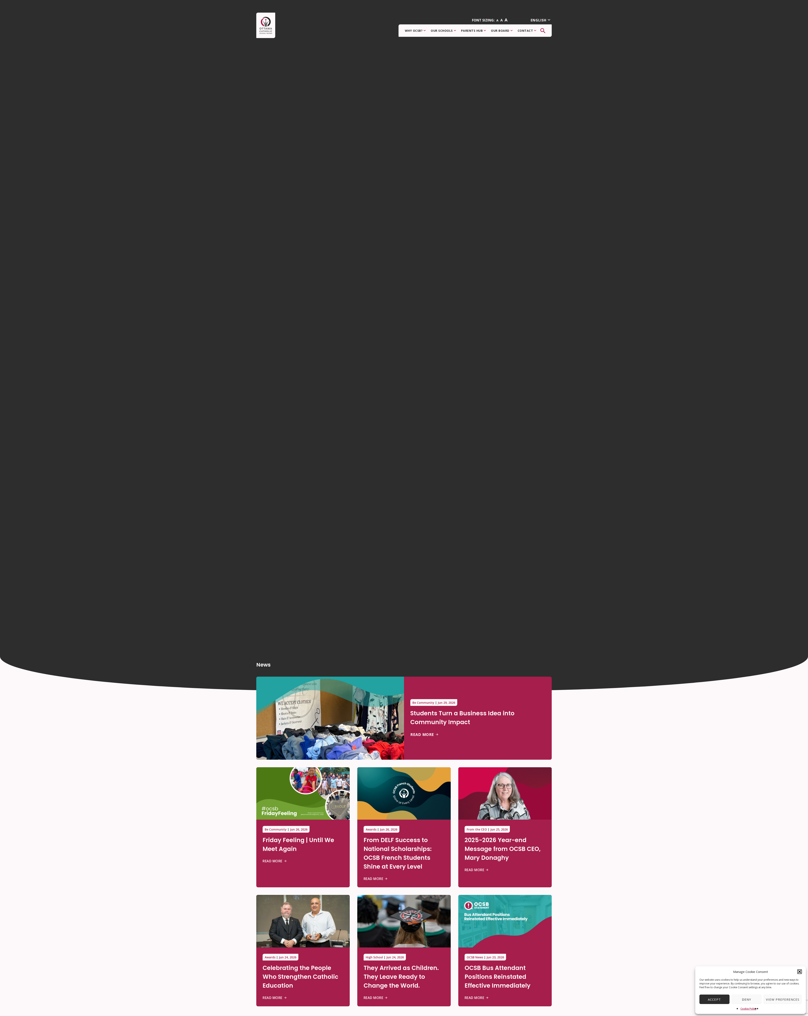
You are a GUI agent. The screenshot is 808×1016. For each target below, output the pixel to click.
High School (374, 957)
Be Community (423, 703)
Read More (422, 734)
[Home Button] (265, 25)
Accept (714, 999)
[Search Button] (542, 30)
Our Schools (442, 31)
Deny (746, 999)
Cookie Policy (748, 1009)
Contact (525, 31)
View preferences (782, 999)
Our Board (500, 31)
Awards (371, 829)
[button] (799, 972)
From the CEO (477, 829)
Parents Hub (472, 31)
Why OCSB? (414, 31)
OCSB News (475, 957)
